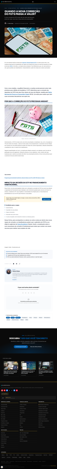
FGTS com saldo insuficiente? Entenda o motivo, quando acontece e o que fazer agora (24, 256)
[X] (9, 390)
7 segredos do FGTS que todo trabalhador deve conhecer (18, 255)
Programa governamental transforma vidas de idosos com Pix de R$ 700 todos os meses (24, 177)
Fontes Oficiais (3, 443)
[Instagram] (2, 390)
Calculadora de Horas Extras (43, 412)
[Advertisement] (28, 78)
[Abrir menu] (33, 2)
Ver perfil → (14, 279)
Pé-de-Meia (3, 416)
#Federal (40, 317)
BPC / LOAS (3, 414)
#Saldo (27, 319)
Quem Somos (3, 461)
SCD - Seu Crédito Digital (24, 432)
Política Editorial (29, 461)
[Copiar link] (19, 264)
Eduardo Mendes (53, 465)
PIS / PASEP (3, 418)
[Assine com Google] (28, 306)
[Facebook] (7, 390)
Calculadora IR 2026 (42, 416)
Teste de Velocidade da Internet (6, 462)
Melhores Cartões (42, 427)
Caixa (24, 457)
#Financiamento (47, 317)
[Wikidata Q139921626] (15, 465)
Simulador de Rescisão (42, 406)
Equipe (7, 461)
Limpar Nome (22, 412)
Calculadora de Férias (42, 414)
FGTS (18, 8)
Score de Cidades (23, 434)
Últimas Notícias (12, 8)
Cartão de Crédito (23, 408)
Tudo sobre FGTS (4, 406)
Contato (2, 445)
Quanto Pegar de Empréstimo (44, 420)
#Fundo (12, 317)
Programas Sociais (4, 420)
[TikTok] (12, 390)
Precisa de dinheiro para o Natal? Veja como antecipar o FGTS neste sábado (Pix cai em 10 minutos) (27, 253)
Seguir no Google (46, 199)
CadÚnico (2, 410)
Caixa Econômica (22, 224)
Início (6, 8)
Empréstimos (22, 406)
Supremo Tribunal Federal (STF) (29, 62)
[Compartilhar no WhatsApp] (13, 264)
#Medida (8, 319)
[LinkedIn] (14, 390)
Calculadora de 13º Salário (43, 410)
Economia (8, 457)
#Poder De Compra (15, 319)
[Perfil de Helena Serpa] (5, 23)
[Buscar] (55, 2)
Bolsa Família (3, 408)
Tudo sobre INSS (4, 404)
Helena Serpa (10, 23)
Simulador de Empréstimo (43, 418)
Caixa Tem (3, 412)
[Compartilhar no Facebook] (16, 264)
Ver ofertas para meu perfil (20, 346)
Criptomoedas (14, 457)
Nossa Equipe (3, 434)
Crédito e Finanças (23, 404)
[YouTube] (5, 390)
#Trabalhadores (24, 317)
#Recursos (18, 317)
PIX (20, 414)
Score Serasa (22, 410)
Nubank (21, 416)
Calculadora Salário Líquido (43, 408)
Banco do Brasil (22, 420)
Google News (5, 393)
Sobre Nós (3, 432)
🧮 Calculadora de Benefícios (44, 404)
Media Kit (2, 447)
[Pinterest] (17, 390)
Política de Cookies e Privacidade (20, 461)
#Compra (35, 317)
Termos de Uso (12, 461)
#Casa (30, 317)
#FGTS (8, 317)
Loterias (21, 427)
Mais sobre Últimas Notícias (36, 346)
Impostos (2, 427)
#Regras (22, 319)
